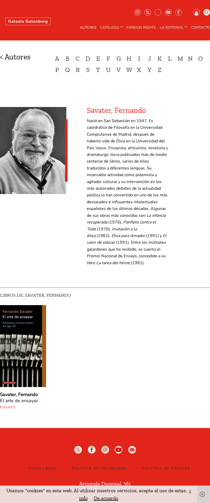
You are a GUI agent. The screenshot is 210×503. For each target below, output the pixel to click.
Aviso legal (42, 468)
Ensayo (7, 407)
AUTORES (88, 27)
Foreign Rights (141, 27)
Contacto (200, 27)
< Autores (15, 56)
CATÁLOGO (109, 27)
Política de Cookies (166, 468)
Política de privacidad (99, 468)
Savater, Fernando (19, 394)
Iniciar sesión (196, 12)
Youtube (168, 12)
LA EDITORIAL (172, 27)
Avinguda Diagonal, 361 (105, 483)
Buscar (206, 12)
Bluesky (158, 12)
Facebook (178, 12)
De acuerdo (106, 498)
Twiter (147, 12)
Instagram (137, 12)
